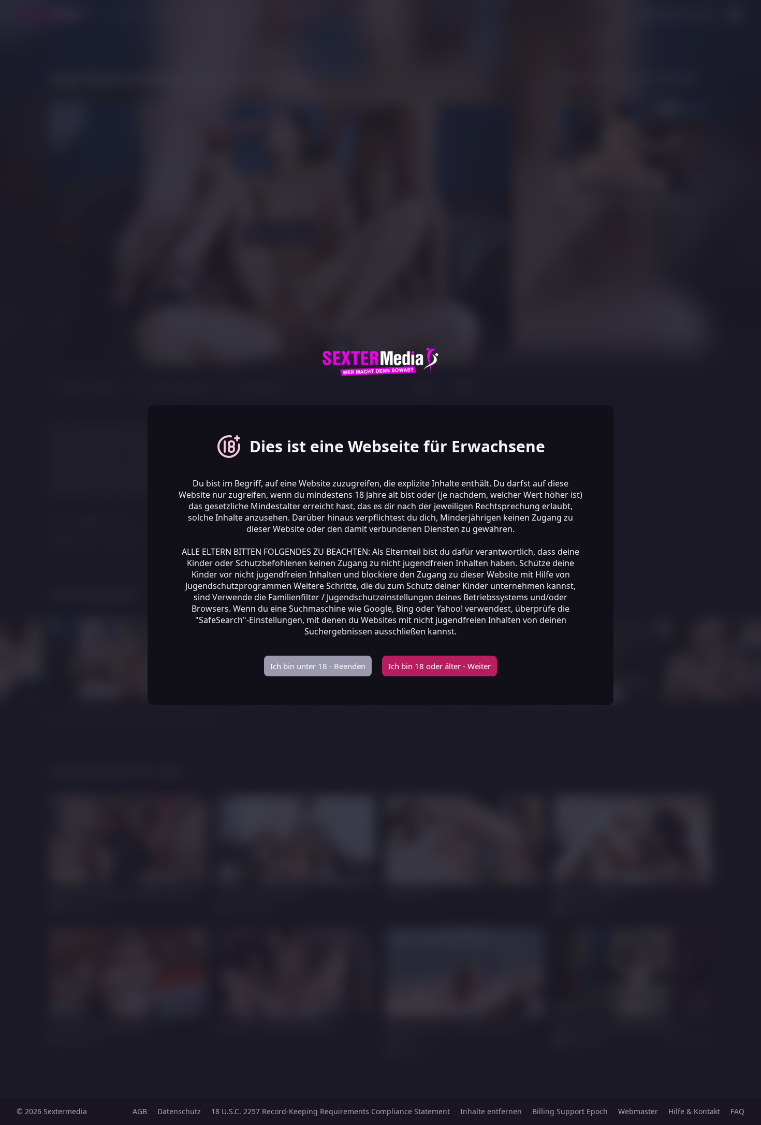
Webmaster (638, 1111)
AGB (140, 1111)
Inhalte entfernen (491, 1111)
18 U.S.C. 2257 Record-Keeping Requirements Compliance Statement (330, 1111)
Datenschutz (179, 1111)
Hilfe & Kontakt (694, 1111)
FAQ (737, 1111)
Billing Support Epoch (570, 1111)
